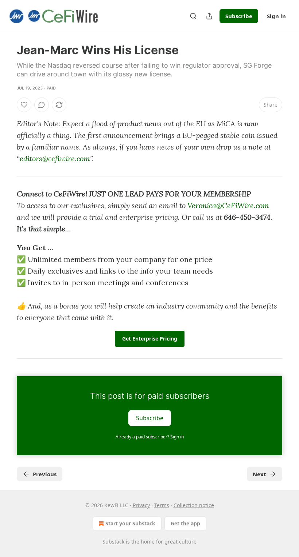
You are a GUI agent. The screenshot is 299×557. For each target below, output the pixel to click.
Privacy (141, 505)
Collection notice (194, 505)
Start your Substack (130, 523)
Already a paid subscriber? (150, 437)
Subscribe (238, 16)
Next (259, 474)
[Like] (24, 105)
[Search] (193, 16)
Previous (45, 474)
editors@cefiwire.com (55, 158)
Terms (161, 505)
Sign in (276, 16)
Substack (113, 541)
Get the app (185, 523)
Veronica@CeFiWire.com (228, 205)
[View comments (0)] (41, 105)
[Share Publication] (209, 16)
